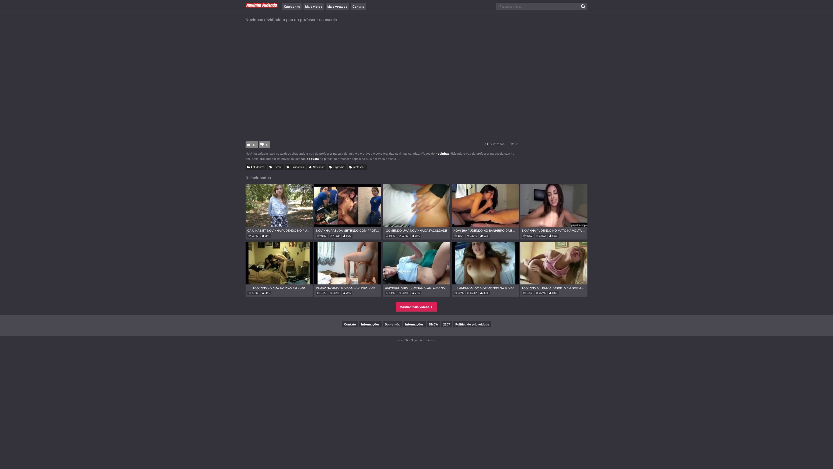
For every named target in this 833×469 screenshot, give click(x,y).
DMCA (433, 324)
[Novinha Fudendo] (262, 6)
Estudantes (257, 167)
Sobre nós (392, 324)
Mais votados (337, 6)
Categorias (292, 6)
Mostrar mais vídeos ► (416, 307)
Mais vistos (313, 6)
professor (358, 167)
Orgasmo (338, 167)
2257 (446, 324)
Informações (370, 324)
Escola (278, 167)
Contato (358, 6)
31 (254, 145)
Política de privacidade (472, 324)
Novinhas (318, 167)
